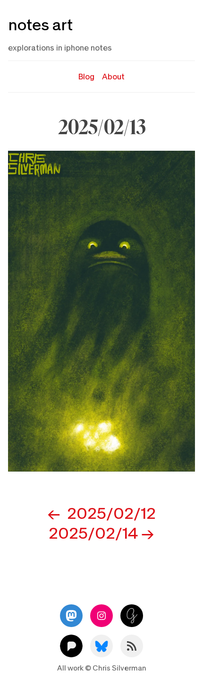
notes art (40, 25)
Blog (86, 77)
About (113, 77)
